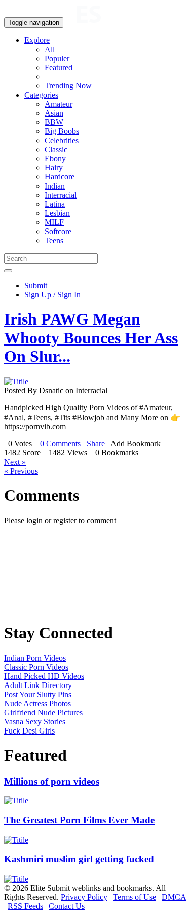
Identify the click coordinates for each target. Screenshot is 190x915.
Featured (58, 67)
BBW (54, 122)
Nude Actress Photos (37, 703)
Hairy (54, 167)
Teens (54, 240)
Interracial (61, 195)
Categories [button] (41, 94)
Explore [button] (37, 40)
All (50, 49)
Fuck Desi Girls (29, 730)
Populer (57, 58)
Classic (56, 149)
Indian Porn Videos (35, 658)
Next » (15, 462)
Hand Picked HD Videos (44, 676)
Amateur (58, 104)
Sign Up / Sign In (52, 294)
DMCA (174, 897)
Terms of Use (134, 897)
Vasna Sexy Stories (34, 721)
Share (96, 443)
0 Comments (60, 443)
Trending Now (68, 85)
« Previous (21, 471)
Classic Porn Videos (36, 667)
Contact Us (67, 906)
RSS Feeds (25, 906)
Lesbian (57, 213)
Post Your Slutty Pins (37, 694)
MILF (54, 222)
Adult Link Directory (38, 685)
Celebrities (62, 140)
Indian (55, 185)
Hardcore (59, 176)
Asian (54, 113)
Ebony (55, 158)
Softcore (58, 231)
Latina (55, 204)
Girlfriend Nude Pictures (43, 712)
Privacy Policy (84, 897)
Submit (35, 285)
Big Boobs (62, 131)
